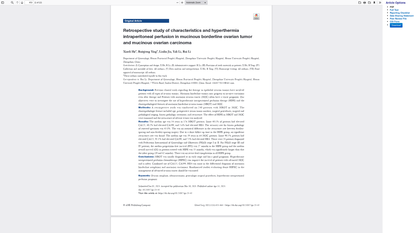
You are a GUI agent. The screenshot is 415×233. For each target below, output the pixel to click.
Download (396, 25)
